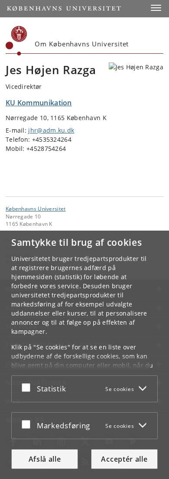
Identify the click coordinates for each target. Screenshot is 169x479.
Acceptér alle (124, 459)
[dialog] (84, 355)
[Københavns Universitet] (16, 40)
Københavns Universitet (36, 208)
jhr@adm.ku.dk (51, 130)
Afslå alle (45, 459)
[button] (156, 7)
